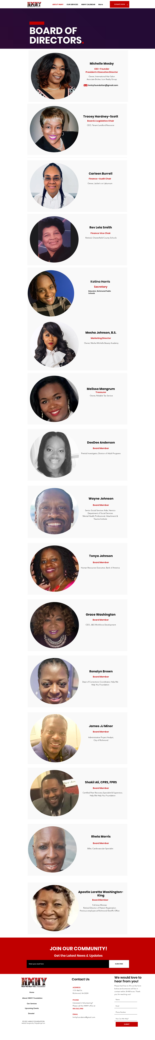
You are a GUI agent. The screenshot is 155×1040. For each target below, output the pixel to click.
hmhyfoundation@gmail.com (103, 85)
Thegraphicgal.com (39, 1023)
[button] (127, 4)
